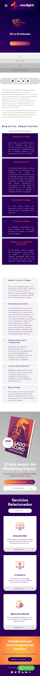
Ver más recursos (18, 488)
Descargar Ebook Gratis (18, 482)
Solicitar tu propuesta (19, 43)
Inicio (20, 56)
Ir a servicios (18, 511)
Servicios (20, 61)
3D (20, 65)
